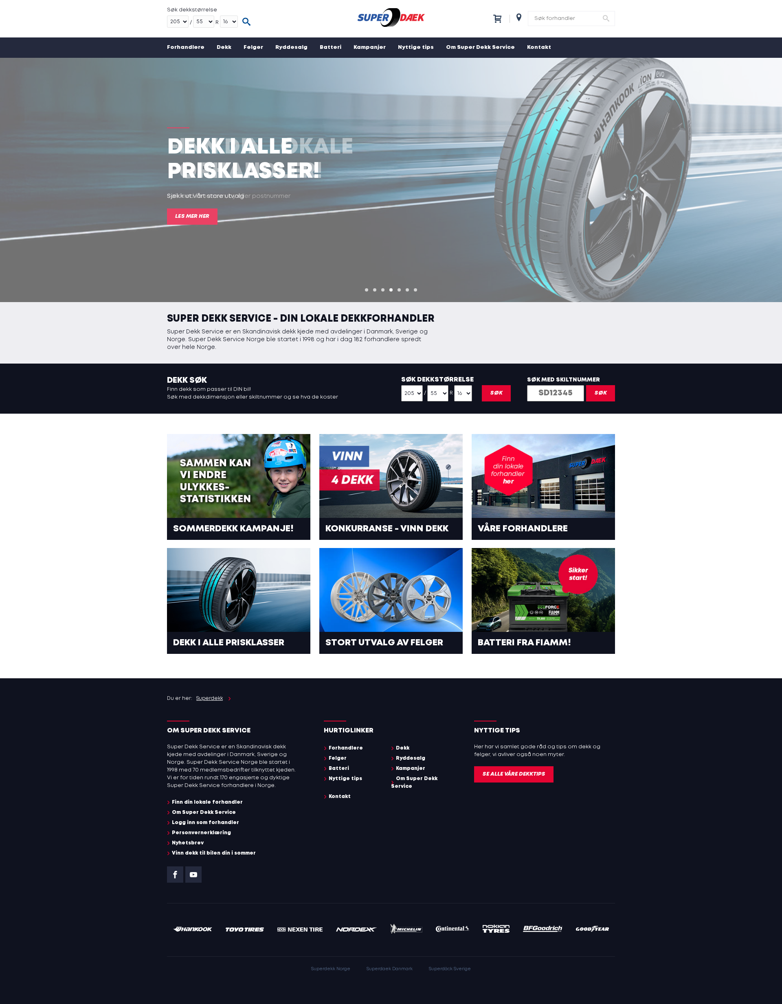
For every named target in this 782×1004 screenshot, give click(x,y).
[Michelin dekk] (406, 930)
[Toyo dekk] (245, 930)
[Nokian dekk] (496, 930)
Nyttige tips (416, 47)
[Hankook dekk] (192, 930)
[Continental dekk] (453, 930)
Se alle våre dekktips (513, 774)
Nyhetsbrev (188, 843)
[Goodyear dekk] (592, 930)
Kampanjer (370, 47)
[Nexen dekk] (300, 930)
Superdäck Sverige (450, 969)
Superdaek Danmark (390, 969)
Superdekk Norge (330, 969)
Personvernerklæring (201, 833)
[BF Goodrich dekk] (543, 930)
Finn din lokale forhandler (207, 802)
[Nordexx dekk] (356, 930)
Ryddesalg (291, 47)
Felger (253, 47)
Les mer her (192, 216)
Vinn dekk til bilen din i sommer (214, 853)
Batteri (330, 47)
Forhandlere (185, 47)
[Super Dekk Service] (391, 18)
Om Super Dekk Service (480, 47)
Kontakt (539, 47)
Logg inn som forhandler (205, 822)
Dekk (224, 47)
